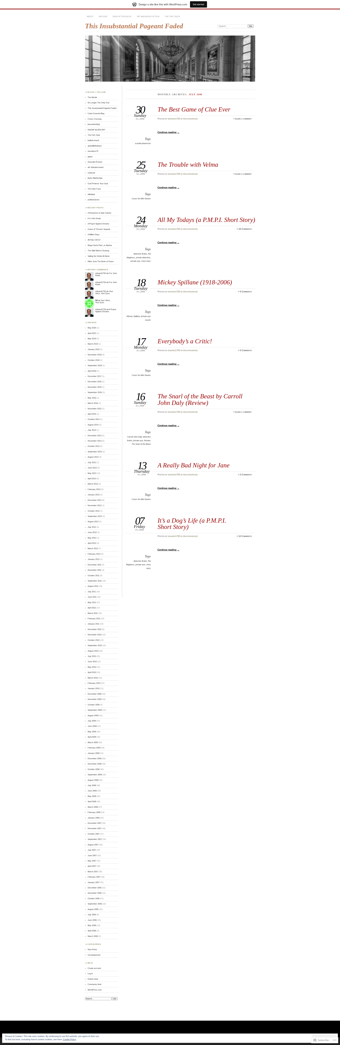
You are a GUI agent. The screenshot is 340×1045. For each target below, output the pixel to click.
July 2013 (92, 462)
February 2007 (94, 877)
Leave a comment (243, 119)
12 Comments (245, 536)
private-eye (135, 261)
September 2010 (95, 645)
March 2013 (93, 484)
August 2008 (93, 780)
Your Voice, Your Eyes (104, 292)
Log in (90, 973)
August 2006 (93, 909)
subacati (91, 173)
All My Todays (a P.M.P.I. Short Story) (206, 219)
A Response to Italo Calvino (99, 213)
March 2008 (93, 807)
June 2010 (92, 661)
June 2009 (92, 726)
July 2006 (92, 915)
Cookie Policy (69, 1039)
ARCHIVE (103, 16)
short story (146, 261)
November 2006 (94, 893)
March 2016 (93, 403)
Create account (94, 968)
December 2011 (94, 565)
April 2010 (92, 672)
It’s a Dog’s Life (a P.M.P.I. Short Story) (192, 523)
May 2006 (92, 925)
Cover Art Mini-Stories (141, 198)
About (90, 16)
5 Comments (246, 291)
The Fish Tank (94, 135)
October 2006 (94, 898)
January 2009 (94, 753)
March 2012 (93, 548)
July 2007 (92, 850)
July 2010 (92, 656)
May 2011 (92, 602)
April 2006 (92, 931)
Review (147, 440)
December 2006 (94, 888)
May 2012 (92, 538)
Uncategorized (190, 119)
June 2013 (92, 468)
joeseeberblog (94, 124)
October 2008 (94, 769)
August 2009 (93, 715)
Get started (198, 4)
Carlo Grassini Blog (96, 113)
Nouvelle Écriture (95, 162)
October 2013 (94, 446)
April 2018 (92, 371)
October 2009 (94, 705)
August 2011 (93, 586)
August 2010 (93, 651)
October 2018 (94, 360)
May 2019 (92, 338)
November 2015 (94, 409)
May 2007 (92, 861)
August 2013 (93, 457)
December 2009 (94, 694)
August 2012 (93, 521)
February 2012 (94, 554)
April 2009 (92, 737)
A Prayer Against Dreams (98, 224)
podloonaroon (93, 200)
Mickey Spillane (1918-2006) (195, 282)
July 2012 (92, 527)
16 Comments (245, 229)
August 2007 (93, 845)
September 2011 (95, 581)
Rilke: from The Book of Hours (101, 261)
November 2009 (94, 699)
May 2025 (92, 328)
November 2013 (94, 441)
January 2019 (94, 349)
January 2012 (94, 559)
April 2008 (92, 801)
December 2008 (94, 758)
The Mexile (92, 97)
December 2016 (94, 381)
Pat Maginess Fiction (148, 16)
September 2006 (95, 904)
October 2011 (93, 575)
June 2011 (92, 597)
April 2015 (92, 414)
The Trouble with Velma (188, 164)
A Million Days (94, 234)
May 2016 (92, 398)
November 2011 (94, 570)
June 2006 (92, 920)
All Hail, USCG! (94, 240)
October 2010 (94, 640)
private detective (143, 257)
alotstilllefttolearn (95, 146)
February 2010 (94, 683)
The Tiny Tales (172, 16)
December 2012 (94, 500)
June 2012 (92, 532)
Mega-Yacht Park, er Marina (100, 245)
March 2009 (93, 742)
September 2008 (95, 775)
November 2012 (94, 505)
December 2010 (94, 629)
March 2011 (93, 613)
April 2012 (92, 543)
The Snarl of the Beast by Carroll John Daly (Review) (200, 399)
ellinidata (91, 194)
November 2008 (94, 764)
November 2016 (94, 387)
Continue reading (168, 132)
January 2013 (94, 495)
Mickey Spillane (133, 316)
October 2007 (94, 834)
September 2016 (95, 392)
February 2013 (94, 489)
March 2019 (93, 344)
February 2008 (94, 812)
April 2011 (92, 608)
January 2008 (94, 818)
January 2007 (94, 882)
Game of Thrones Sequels (99, 229)
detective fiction (140, 254)
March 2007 (93, 872)
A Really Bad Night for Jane (194, 465)
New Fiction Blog (122, 16)
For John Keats (94, 218)
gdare (90, 157)
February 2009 (94, 748)
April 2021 (92, 333)
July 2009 (92, 721)
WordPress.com (95, 990)
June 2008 (92, 791)
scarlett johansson (143, 143)
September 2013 (95, 452)
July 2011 (92, 592)
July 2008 (92, 785)
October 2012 (94, 511)
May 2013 (92, 473)
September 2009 (95, 710)
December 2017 (94, 376)
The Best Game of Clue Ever (194, 109)
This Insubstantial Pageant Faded (134, 26)
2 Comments (246, 350)
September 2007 (95, 839)
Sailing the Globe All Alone (99, 256)
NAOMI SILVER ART (96, 130)
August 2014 (93, 425)
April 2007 (92, 866)
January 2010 (94, 688)
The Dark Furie (94, 189)
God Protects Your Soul (98, 183)
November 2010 (94, 635)
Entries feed (93, 979)
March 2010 (93, 678)
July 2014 (92, 430)
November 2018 (94, 355)
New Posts (92, 949)
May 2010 (92, 667)
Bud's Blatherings (95, 178)
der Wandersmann (96, 167)
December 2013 (94, 435)
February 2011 (94, 618)
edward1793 (174, 119)
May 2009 (92, 732)
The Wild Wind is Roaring (98, 251)
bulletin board (93, 140)
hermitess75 (93, 151)
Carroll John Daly (134, 437)
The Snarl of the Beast (141, 444)
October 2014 (94, 419)
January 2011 (93, 624)
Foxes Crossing (94, 119)
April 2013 (92, 478)
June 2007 (92, 855)
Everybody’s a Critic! (185, 341)
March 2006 (93, 936)
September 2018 (95, 365)
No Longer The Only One (98, 103)
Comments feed (94, 984)
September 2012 (95, 516)
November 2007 (94, 828)
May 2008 (92, 796)
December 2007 (94, 823)
